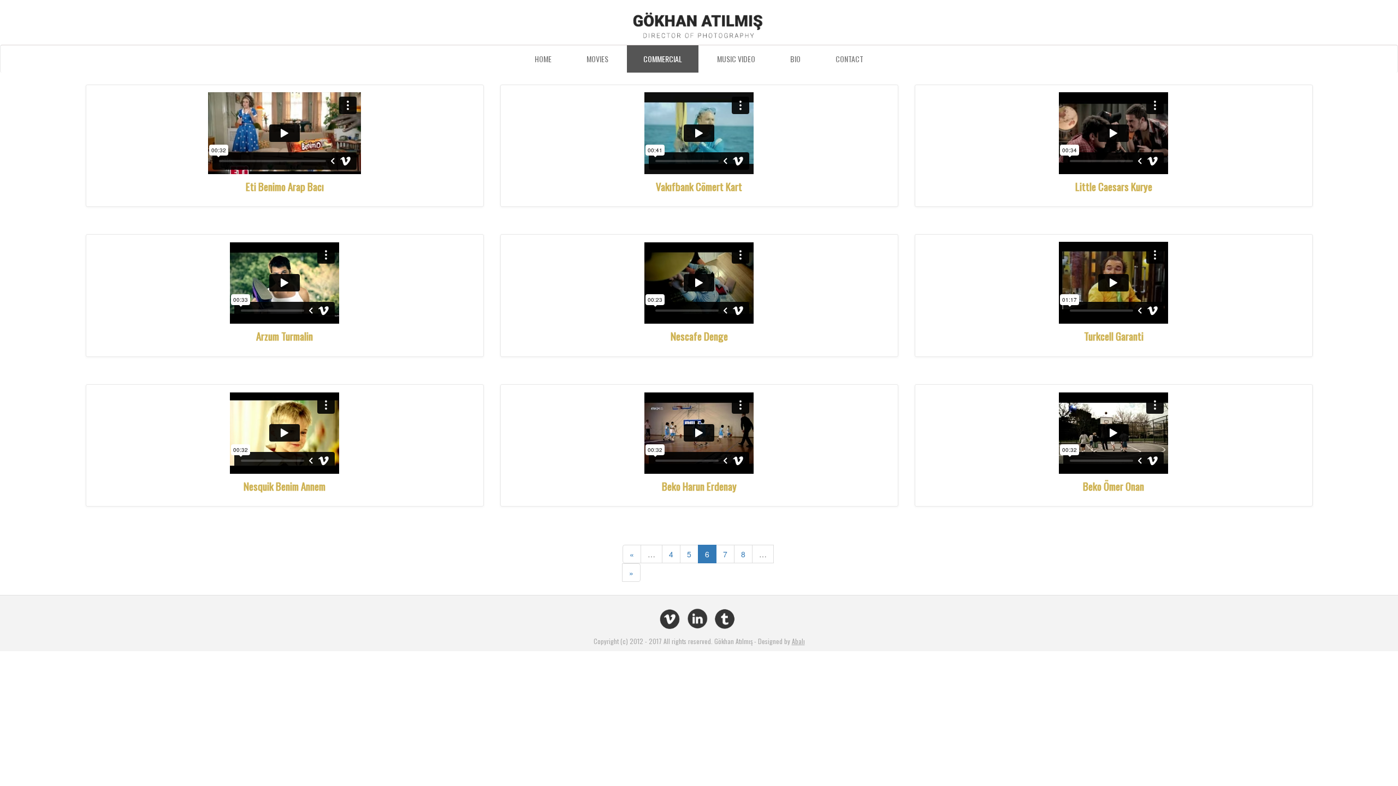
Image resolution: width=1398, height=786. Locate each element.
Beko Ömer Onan (1113, 485)
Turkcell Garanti (1114, 335)
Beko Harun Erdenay (699, 485)
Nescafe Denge (699, 335)
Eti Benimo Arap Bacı (285, 186)
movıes (597, 58)
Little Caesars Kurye (1113, 186)
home (543, 58)
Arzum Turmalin (284, 335)
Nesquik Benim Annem (284, 485)
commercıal (662, 58)
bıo (795, 58)
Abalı (798, 641)
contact (849, 58)
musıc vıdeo (736, 58)
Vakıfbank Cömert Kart (699, 186)
